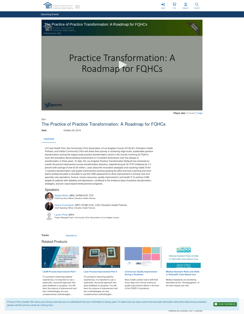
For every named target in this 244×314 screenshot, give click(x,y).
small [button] (191, 113)
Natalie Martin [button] (61, 195)
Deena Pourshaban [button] (64, 205)
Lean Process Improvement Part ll (100, 271)
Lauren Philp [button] (61, 214)
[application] (122, 65)
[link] (163, 5)
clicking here (46, 305)
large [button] (199, 113)
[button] (174, 5)
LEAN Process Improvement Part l (59, 271)
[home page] (68, 5)
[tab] (49, 139)
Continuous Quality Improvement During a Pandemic (141, 273)
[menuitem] (49, 14)
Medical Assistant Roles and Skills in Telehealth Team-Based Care (182, 273)
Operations (71, 235)
